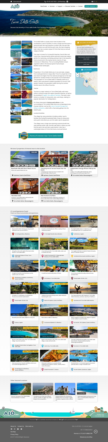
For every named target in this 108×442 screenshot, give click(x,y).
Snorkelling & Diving (48, 292)
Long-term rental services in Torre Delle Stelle (86, 63)
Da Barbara (45, 360)
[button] (86, 81)
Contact (80, 6)
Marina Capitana (77, 314)
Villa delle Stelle (16, 196)
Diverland (74, 360)
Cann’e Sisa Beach (47, 336)
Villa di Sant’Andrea (18, 270)
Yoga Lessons (76, 292)
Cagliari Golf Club (77, 248)
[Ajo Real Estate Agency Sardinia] (15, 6)
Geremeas (15, 393)
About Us (13, 426)
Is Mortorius (75, 226)
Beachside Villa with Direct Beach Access (23, 168)
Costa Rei (82, 393)
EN (96, 1)
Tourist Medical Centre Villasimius (23, 226)
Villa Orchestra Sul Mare (48, 196)
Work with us (29, 426)
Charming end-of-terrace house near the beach (53, 169)
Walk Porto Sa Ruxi (18, 314)
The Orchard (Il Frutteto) (20, 292)
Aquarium (45, 248)
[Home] (11, 2)
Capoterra (60, 393)
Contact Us (21, 426)
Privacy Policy (14, 434)
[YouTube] (18, 429)
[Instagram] (15, 429)
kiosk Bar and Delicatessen (50, 226)
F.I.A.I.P (83, 433)
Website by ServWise (86, 437)
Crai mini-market (47, 270)
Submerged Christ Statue (20, 248)
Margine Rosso (39, 393)
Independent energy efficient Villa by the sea (83, 169)
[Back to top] (95, 432)
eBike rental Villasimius (49, 314)
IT (94, 1)
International (17, 1)
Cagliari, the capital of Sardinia (51, 95)
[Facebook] (11, 429)
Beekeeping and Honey (79, 270)
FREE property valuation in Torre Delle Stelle (86, 58)
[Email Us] (21, 429)
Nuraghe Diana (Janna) (19, 360)
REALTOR (89, 433)
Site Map (13, 432)
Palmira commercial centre (80, 336)
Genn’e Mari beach (18, 336)
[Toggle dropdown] (48, 6)
